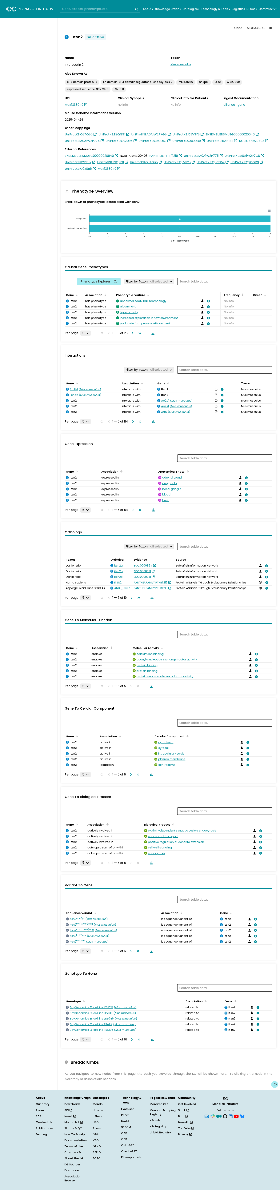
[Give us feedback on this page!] (274, 1084)
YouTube (184, 1128)
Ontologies (190, 9)
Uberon (98, 1110)
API (67, 1110)
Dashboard (72, 1170)
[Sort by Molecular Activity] (161, 648)
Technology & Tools (215, 9)
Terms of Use (73, 1146)
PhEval (125, 1115)
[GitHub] (225, 1116)
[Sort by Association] (104, 295)
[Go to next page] (132, 333)
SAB (38, 1116)
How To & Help (74, 1134)
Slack (182, 1110)
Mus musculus (180, 64)
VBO (96, 1140)
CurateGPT (129, 1151)
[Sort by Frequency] (242, 295)
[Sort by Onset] (264, 295)
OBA (96, 1134)
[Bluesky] (242, 1116)
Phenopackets (131, 1157)
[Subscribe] (207, 1116)
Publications (45, 1128)
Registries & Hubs (244, 9)
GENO (97, 1146)
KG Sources (72, 1164)
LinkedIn (184, 1122)
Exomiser (127, 1109)
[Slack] (212, 1116)
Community (268, 9)
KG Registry (158, 1126)
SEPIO (97, 1152)
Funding (41, 1134)
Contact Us (44, 1122)
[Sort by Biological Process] (172, 824)
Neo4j (68, 1116)
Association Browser (72, 1179)
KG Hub (155, 1120)
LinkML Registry (160, 1132)
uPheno (98, 1116)
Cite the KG (72, 1152)
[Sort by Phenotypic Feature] (147, 295)
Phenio (97, 1128)
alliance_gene (234, 104)
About (148, 9)
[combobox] (100, 9)
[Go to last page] (139, 333)
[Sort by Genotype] (83, 1001)
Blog (181, 1116)
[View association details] (207, 301)
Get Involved (187, 1104)
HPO (96, 1122)
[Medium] (219, 1116)
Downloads (72, 1104)
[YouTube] (236, 1116)
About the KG (73, 1158)
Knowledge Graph (168, 9)
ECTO (97, 1158)
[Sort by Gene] (76, 295)
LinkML (125, 1121)
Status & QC (73, 1128)
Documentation (75, 1140)
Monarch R (72, 1122)
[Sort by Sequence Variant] (94, 913)
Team (40, 1110)
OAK (124, 1133)
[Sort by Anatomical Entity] (187, 471)
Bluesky (183, 1134)
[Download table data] (152, 333)
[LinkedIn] (231, 1116)
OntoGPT (127, 1145)
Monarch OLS (159, 1104)
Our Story (42, 1104)
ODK (124, 1139)
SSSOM (126, 1127)
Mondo (98, 1104)
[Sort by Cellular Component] (187, 736)
